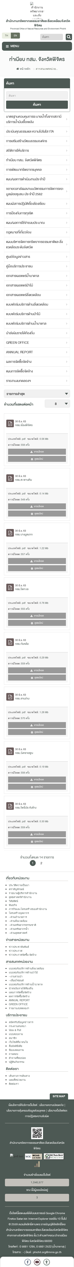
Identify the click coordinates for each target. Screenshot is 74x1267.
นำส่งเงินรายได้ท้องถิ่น (20, 333)
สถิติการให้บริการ (17, 150)
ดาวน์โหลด (39, 451)
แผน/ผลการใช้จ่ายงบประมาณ (25, 222)
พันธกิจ (13, 905)
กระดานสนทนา (17, 1026)
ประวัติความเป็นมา (19, 885)
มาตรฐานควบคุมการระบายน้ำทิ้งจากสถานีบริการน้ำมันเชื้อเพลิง (33, 119)
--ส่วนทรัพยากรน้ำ (19, 929)
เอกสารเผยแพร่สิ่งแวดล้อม (23, 295)
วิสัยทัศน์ (13, 901)
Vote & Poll (15, 1030)
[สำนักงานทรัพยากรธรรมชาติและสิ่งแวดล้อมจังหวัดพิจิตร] (37, 10)
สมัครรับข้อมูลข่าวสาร (21, 1022)
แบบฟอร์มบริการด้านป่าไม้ (23, 314)
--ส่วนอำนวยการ (18, 917)
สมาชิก (13, 1038)
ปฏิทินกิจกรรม (16, 1062)
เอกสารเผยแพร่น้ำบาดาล (22, 276)
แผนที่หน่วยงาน (17, 1080)
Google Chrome (55, 1213)
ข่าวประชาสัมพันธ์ (19, 947)
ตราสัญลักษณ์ (16, 889)
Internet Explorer (38, 1219)
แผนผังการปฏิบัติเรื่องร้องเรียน (25, 203)
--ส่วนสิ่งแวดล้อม (18, 921)
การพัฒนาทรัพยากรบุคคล (24, 169)
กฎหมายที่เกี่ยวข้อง (18, 232)
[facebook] (27, 1262)
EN (15, 36)
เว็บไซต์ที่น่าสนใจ (18, 1042)
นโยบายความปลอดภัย (51, 1105)
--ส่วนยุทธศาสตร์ (18, 933)
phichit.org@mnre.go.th (47, 1252)
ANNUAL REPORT (19, 352)
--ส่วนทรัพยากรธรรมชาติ (22, 925)
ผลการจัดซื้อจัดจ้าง (18, 361)
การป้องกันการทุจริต (19, 213)
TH (6, 36)
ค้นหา (37, 105)
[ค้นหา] (69, 37)
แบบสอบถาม (16, 1034)
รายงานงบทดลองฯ (18, 380)
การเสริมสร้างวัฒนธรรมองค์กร (26, 141)
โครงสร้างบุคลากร (19, 913)
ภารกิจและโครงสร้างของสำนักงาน (28, 909)
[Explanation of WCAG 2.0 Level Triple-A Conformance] (34, 1156)
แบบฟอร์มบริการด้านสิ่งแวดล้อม (27, 304)
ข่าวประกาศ (15, 950)
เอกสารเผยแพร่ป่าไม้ (19, 285)
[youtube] (37, 1262)
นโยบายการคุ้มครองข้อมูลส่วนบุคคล (26, 1110)
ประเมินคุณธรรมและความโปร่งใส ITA (30, 131)
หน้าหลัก (24, 69)
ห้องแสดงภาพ (16, 1050)
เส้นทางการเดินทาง (19, 1076)
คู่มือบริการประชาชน (19, 266)
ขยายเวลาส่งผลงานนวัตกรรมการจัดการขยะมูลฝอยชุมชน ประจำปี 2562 (35, 191)
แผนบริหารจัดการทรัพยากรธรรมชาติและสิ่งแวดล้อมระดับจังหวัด (34, 244)
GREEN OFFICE (17, 342)
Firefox (12, 1219)
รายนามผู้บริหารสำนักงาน (23, 893)
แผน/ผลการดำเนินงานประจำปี (25, 179)
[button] (46, 1262)
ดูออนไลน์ (38, 459)
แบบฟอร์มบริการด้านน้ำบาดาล (26, 323)
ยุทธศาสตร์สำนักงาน (20, 897)
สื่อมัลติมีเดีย (15, 1046)
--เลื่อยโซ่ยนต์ (16, 980)
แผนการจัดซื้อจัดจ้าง (19, 371)
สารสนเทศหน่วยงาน (46, 69)
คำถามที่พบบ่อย (17, 1058)
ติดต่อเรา (14, 1083)
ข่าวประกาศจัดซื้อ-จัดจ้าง (22, 954)
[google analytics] (37, 1164)
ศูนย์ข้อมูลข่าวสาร (18, 256)
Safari (20, 1219)
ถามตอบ (13, 1054)
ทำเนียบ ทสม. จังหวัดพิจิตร (24, 160)
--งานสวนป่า (15, 976)
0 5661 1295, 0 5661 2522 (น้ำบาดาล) (42, 1246)
